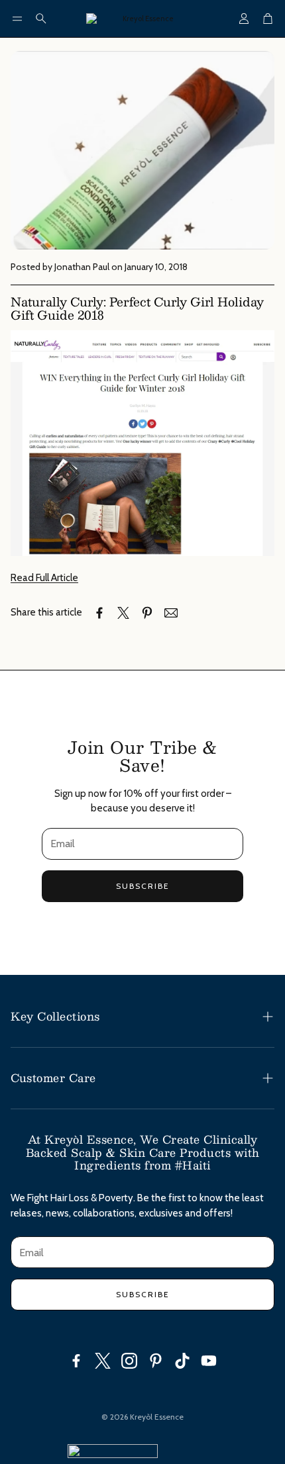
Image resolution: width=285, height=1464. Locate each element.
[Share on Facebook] (99, 612)
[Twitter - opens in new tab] (103, 1361)
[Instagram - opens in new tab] (129, 1361)
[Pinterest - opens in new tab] (156, 1361)
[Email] (171, 612)
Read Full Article (44, 578)
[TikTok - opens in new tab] (182, 1361)
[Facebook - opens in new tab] (76, 1361)
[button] (17, 18)
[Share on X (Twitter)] (123, 612)
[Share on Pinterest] (147, 612)
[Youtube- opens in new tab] (209, 1361)
